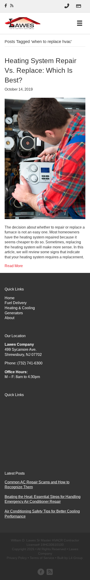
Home (10, 298)
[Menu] (79, 23)
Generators (14, 313)
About (9, 318)
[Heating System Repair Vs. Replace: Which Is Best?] (45, 158)
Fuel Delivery (16, 303)
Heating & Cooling (20, 308)
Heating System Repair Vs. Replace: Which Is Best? (40, 70)
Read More (14, 266)
